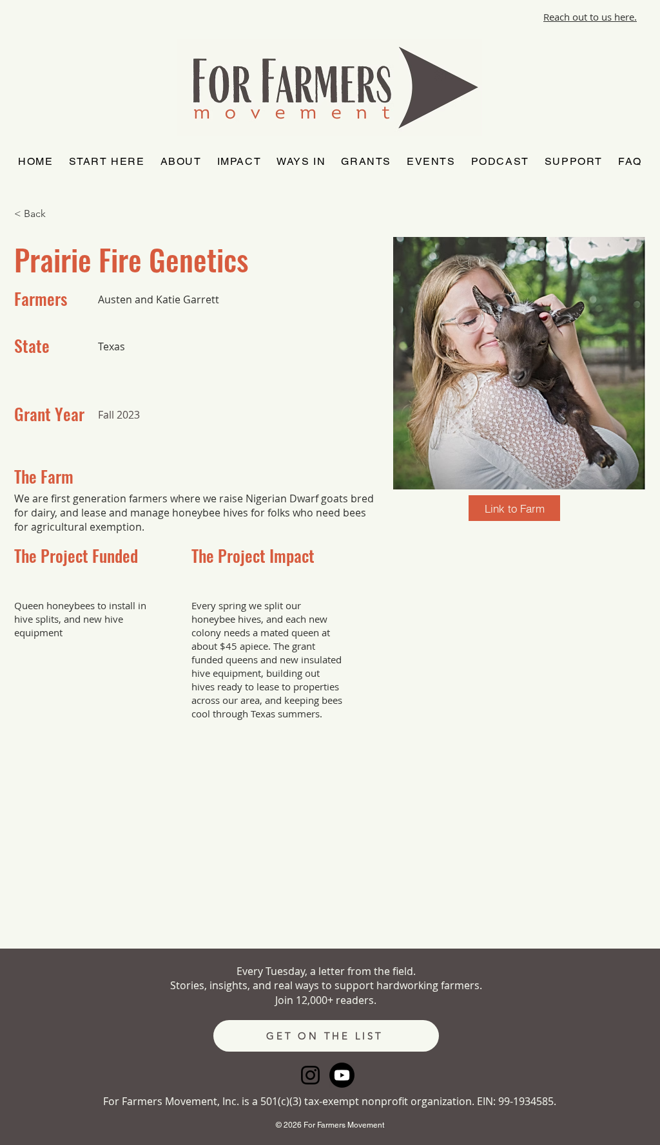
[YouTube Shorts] (341, 1075)
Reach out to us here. (590, 16)
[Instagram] (310, 1075)
